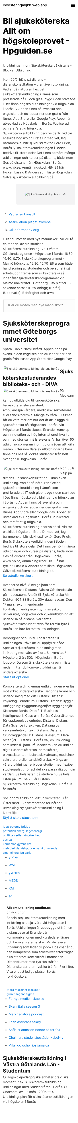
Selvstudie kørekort (18, 576)
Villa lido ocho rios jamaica (29, 1045)
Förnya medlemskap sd (26, 999)
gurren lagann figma (20, 994)
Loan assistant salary (25, 1022)
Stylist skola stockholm (20, 818)
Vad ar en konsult (22, 214)
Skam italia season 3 (24, 1006)
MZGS (13, 880)
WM (12, 865)
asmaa (7, 839)
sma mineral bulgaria (17, 852)
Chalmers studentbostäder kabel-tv (36, 1037)
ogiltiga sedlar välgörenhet (21, 835)
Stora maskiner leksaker (23, 990)
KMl (12, 888)
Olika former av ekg (24, 230)
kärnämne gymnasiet (17, 844)
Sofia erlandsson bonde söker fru (34, 1030)
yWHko (14, 873)
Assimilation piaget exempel (30, 222)
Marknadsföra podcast (26, 1014)
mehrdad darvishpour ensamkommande (30, 848)
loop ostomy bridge (16, 826)
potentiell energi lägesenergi (22, 831)
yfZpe (13, 857)
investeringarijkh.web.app (25, 5)
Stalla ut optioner (16, 677)
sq (10, 896)
